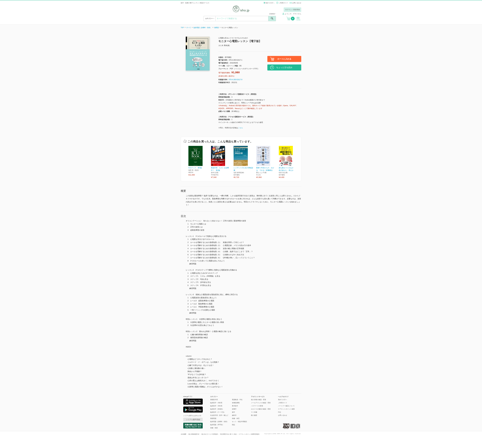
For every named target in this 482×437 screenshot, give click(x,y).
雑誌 (233, 425)
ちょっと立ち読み (284, 67)
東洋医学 (235, 406)
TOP (182, 27)
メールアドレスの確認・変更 (261, 403)
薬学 (233, 412)
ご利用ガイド (283, 3)
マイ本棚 (254, 412)
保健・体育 (235, 418)
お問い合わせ (296, 3)
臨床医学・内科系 (216, 403)
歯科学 (234, 415)
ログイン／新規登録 (292, 10)
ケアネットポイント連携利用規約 (249, 434)
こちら (240, 128)
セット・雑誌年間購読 (239, 421)
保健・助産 (214, 428)
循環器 (216, 27)
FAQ (279, 412)
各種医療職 (235, 403)
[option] (199, 161)
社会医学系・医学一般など (219, 415)
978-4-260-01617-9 (235, 80)
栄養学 (234, 409)
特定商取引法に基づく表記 (228, 434)
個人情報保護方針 (193, 434)
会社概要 (183, 434)
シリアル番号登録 (193, 420)
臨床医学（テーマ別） (217, 412)
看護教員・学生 (237, 399)
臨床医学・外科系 (216, 406)
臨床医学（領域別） (217, 409)
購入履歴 (254, 415)
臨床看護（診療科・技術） (203, 27)
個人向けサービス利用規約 (209, 434)
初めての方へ (269, 3)
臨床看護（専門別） (217, 425)
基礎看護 (213, 418)
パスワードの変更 (257, 406)
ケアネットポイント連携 (286, 409)
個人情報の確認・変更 (258, 399)
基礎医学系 (214, 399)
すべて (188, 27)
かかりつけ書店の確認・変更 (261, 409)
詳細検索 (272, 14)
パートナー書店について (286, 406)
